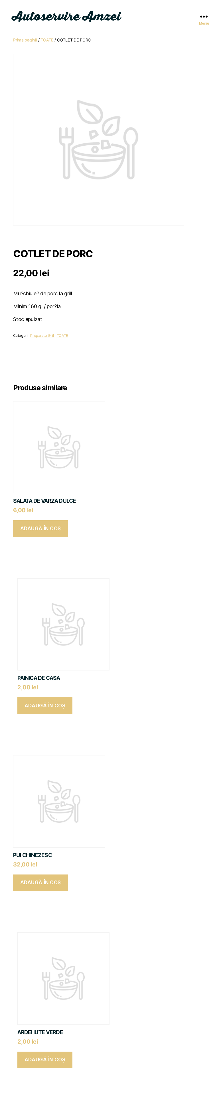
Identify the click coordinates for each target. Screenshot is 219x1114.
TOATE (47, 39)
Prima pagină (25, 39)
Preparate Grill (42, 335)
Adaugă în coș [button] (40, 528)
